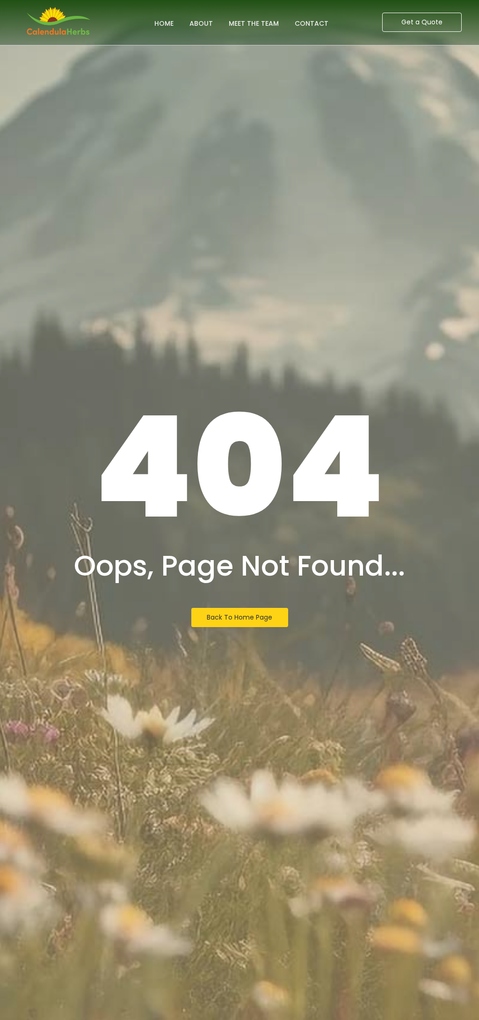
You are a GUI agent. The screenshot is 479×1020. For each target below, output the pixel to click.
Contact (311, 23)
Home (164, 23)
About (201, 23)
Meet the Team (254, 23)
